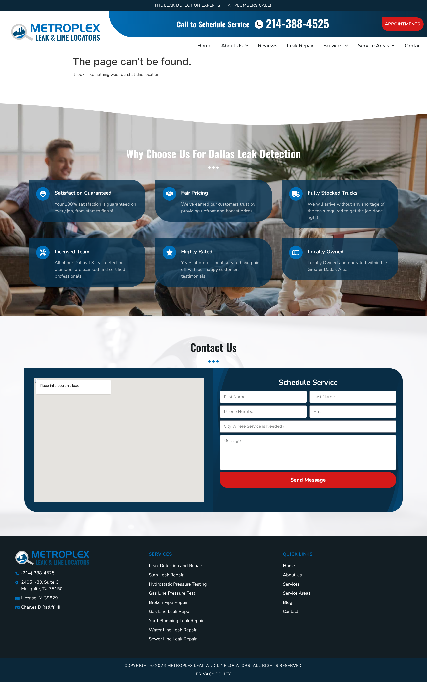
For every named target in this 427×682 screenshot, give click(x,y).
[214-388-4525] (259, 24)
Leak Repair (300, 45)
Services (332, 45)
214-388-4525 (297, 23)
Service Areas (373, 45)
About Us (232, 45)
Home (204, 45)
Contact (413, 45)
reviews (267, 45)
